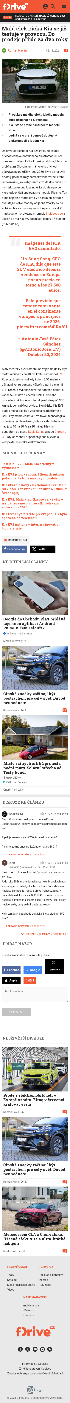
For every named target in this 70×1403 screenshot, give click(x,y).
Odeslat (16, 1012)
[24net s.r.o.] (35, 1393)
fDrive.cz (28, 1310)
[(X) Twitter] (27, 1350)
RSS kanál (45, 1284)
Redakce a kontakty (51, 1275)
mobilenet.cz (31, 1305)
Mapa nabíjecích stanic (21, 1284)
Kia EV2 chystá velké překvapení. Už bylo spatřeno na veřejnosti (34, 516)
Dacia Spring (36, 431)
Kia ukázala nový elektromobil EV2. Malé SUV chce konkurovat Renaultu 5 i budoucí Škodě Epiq (34, 489)
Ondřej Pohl (10, 789)
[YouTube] (35, 1350)
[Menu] (64, 7)
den (12, 863)
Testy (10, 1275)
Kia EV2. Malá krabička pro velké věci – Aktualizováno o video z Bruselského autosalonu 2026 (32, 503)
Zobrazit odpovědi (17, 854)
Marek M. (16, 814)
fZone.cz (29, 1315)
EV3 (61, 374)
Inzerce (43, 1280)
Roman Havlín (11, 710)
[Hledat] (53, 7)
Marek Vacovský (12, 640)
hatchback (14, 540)
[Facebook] (20, 1350)
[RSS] (49, 1350)
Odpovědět (38, 854)
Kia (25, 540)
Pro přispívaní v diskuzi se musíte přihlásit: (26, 955)
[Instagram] (42, 1350)
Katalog (12, 1280)
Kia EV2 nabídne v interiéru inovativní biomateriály (32, 526)
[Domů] (15, 6)
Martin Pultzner (12, 1251)
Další (29, 980)
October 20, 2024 (44, 354)
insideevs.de (54, 213)
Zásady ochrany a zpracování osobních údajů (35, 1373)
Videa (10, 1289)
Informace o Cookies (35, 1363)
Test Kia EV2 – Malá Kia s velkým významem (28, 466)
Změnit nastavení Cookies (35, 1368)
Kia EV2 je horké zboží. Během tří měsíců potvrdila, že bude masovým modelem (33, 476)
